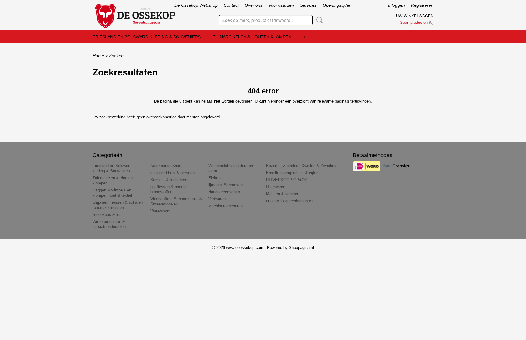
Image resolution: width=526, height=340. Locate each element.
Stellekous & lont (108, 214)
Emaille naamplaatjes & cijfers (293, 172)
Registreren (422, 5)
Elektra (214, 178)
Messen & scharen (282, 193)
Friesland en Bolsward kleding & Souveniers (147, 36)
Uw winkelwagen (414, 16)
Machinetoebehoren (225, 206)
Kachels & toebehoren (169, 179)
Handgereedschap (224, 192)
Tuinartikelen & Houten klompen (252, 36)
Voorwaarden (281, 5)
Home (98, 55)
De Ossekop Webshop (196, 5)
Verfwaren (217, 199)
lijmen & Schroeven (225, 185)
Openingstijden (337, 5)
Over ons (253, 5)
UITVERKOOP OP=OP (286, 179)
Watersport (160, 211)
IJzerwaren (275, 186)
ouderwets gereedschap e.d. (291, 200)
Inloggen (396, 5)
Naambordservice (165, 165)
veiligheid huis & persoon (172, 172)
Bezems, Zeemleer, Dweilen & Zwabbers (302, 165)
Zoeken (318, 20)
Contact (231, 5)
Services (308, 5)
